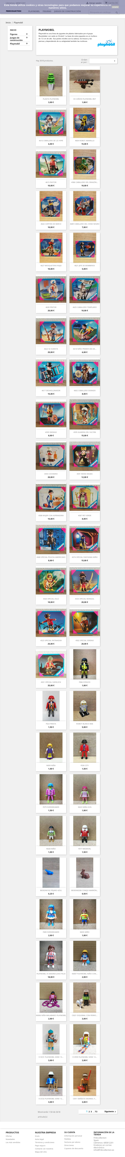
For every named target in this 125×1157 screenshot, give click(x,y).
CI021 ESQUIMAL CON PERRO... (84, 1015)
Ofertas (9, 1136)
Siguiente (110, 1111)
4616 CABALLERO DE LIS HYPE (51, 140)
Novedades (10, 1139)
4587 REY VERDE (84, 515)
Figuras (13, 34)
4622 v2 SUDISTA (51, 349)
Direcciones (69, 1145)
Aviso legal (39, 1139)
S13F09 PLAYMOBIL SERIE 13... (84, 1057)
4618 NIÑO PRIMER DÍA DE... (84, 349)
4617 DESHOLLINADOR (51, 390)
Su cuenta (69, 1132)
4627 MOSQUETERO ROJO (51, 265)
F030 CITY (85, 765)
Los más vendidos (13, 1142)
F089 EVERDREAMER (51, 932)
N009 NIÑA (51, 765)
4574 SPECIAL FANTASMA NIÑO (85, 557)
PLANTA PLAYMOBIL (51, 99)
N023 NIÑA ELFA (84, 807)
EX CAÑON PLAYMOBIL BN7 (84, 99)
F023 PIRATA (51, 724)
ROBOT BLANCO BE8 (84, 724)
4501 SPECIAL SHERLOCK (51, 682)
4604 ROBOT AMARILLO (84, 140)
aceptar (115, 7)
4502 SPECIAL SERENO (85, 640)
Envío (37, 1136)
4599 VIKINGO (51, 432)
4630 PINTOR (51, 307)
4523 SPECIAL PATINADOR (51, 640)
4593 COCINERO (51, 474)
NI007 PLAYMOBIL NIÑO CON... (85, 974)
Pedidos (67, 1139)
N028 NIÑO (51, 849)
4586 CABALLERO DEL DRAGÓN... (84, 182)
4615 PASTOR (51, 182)
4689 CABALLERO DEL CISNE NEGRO (84, 224)
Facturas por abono (72, 1142)
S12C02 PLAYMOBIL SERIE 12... (51, 1098)
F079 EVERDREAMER (51, 807)
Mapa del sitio (41, 1152)
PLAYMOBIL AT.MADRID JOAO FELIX (51, 974)
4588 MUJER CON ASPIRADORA (51, 515)
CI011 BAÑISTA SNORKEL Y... (84, 1098)
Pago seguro (40, 1145)
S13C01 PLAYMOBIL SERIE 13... (51, 1057)
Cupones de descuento (73, 1148)
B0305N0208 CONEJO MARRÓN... (84, 890)
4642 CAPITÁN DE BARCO (51, 224)
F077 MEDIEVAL (84, 849)
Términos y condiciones (44, 1142)
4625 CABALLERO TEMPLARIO (85, 307)
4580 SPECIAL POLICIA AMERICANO (51, 557)
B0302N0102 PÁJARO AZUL (51, 890)
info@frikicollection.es (104, 1150)
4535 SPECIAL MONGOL (84, 599)
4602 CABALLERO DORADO (85, 390)
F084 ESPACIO (84, 682)
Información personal (73, 1136)
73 (96, 1111)
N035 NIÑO (84, 932)
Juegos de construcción (16, 39)
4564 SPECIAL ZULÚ (51, 599)
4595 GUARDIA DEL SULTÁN (84, 432)
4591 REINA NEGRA (85, 474)
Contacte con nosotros (44, 1149)
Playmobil (15, 44)
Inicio (13, 30)
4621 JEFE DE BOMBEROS (84, 265)
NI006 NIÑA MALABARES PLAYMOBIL (51, 1015)
